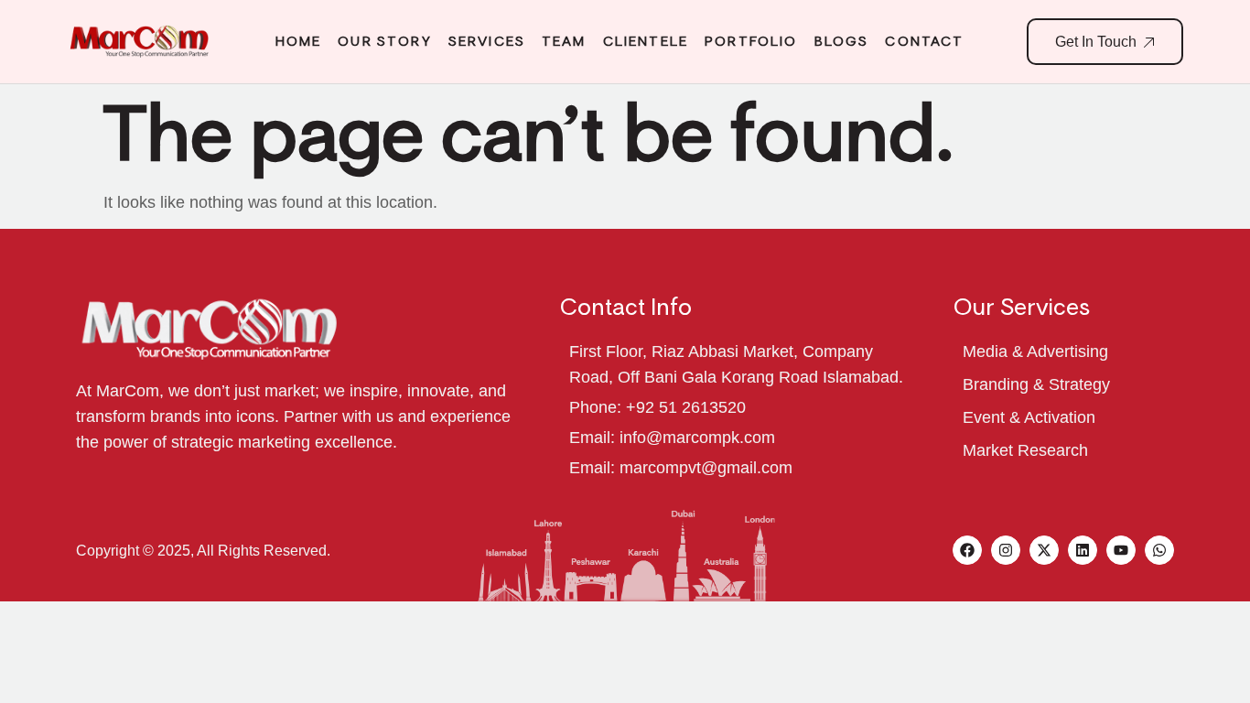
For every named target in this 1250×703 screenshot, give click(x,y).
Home (298, 41)
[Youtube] (1121, 550)
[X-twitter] (1044, 550)
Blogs (841, 41)
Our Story (384, 41)
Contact (924, 41)
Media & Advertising (1035, 351)
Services (486, 41)
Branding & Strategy (1036, 384)
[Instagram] (1005, 550)
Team (564, 41)
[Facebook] (967, 550)
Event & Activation (1029, 417)
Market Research (1025, 450)
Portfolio (751, 41)
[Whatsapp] (1159, 550)
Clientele (645, 41)
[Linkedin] (1082, 550)
